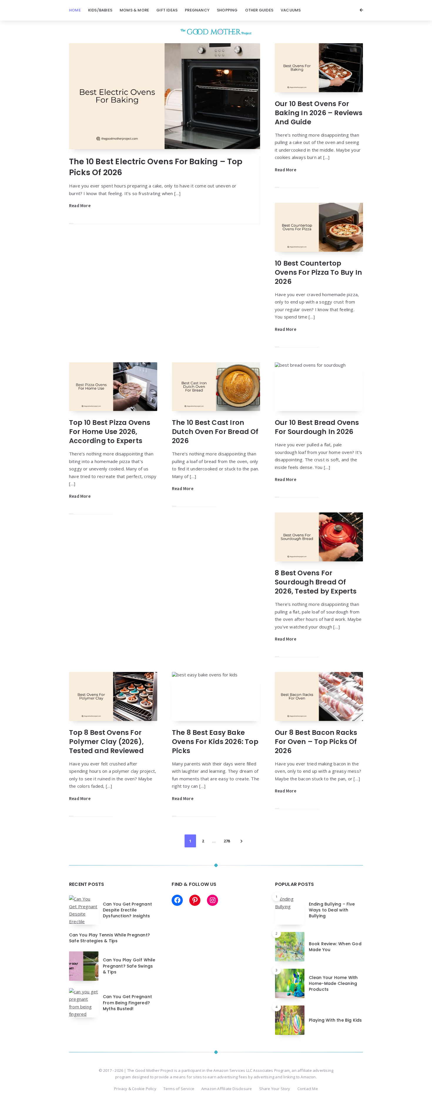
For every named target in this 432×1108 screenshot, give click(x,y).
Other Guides (259, 10)
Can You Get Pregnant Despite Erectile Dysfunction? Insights (127, 910)
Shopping (227, 10)
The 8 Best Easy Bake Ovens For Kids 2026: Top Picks (215, 741)
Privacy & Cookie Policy (135, 1088)
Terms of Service (178, 1088)
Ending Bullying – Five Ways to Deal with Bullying (332, 910)
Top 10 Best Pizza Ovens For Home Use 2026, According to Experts (109, 431)
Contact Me (307, 1088)
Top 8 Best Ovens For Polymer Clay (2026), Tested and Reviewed (106, 741)
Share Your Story (274, 1088)
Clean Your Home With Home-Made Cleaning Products (333, 984)
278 (227, 841)
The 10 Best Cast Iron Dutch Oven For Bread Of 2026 (215, 431)
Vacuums (291, 10)
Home (75, 10)
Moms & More (134, 10)
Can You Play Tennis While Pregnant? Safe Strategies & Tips (109, 938)
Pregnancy (197, 10)
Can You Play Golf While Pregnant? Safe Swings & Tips (129, 966)
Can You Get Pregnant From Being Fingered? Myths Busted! (127, 1003)
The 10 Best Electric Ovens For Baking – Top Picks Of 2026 (156, 166)
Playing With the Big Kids (335, 1020)
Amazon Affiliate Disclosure (226, 1088)
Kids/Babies (100, 10)
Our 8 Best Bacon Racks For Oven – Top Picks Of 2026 (316, 741)
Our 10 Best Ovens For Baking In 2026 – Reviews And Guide (318, 113)
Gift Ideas (167, 10)
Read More (80, 205)
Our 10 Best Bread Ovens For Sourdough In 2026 (317, 427)
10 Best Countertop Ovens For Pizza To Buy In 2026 (318, 272)
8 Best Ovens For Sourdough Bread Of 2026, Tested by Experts (316, 582)
